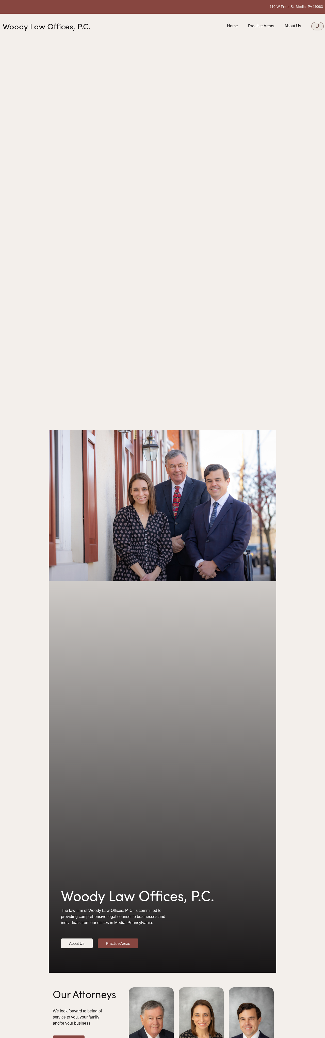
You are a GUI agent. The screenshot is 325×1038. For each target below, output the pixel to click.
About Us (292, 26)
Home (232, 26)
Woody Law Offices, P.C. (47, 26)
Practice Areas (261, 26)
